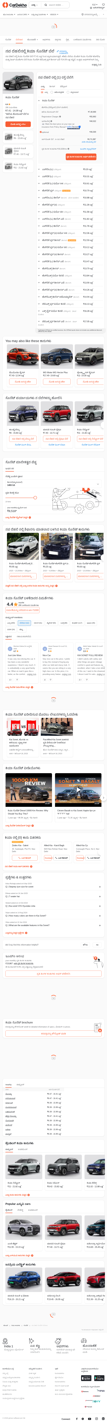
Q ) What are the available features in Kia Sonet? (27, 925)
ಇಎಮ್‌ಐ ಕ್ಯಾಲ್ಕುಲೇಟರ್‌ (88, 149)
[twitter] (83, 1419)
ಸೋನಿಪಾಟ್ (9, 1121)
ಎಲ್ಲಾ (42, 86)
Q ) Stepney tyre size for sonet (19, 886)
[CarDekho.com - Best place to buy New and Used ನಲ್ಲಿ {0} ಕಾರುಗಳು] (15, 5)
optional (45, 132)
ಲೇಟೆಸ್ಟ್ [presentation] (20, 1210)
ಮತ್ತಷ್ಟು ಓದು (97, 64)
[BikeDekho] (85, 1391)
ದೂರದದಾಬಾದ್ (11, 1107)
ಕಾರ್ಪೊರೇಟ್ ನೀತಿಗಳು (10, 1390)
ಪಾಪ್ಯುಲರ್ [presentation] (20, 1084)
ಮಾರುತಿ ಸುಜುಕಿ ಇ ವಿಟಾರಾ (18, 1295)
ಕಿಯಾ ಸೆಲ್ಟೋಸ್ (83, 429)
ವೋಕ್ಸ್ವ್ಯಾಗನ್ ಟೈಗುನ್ (86, 372)
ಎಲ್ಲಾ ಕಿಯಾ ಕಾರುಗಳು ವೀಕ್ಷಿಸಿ (16, 1195)
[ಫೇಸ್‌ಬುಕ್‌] (76, 1419)
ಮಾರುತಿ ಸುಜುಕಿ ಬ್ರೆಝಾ (52, 429)
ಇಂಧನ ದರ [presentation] (9, 468)
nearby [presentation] (8, 1084)
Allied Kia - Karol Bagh (54, 845)
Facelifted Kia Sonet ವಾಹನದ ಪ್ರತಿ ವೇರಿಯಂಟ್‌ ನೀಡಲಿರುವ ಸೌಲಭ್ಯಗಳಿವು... (56, 742)
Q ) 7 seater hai (12, 896)
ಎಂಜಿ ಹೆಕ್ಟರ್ (12, 1243)
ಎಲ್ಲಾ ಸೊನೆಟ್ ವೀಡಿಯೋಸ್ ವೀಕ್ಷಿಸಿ (18, 825)
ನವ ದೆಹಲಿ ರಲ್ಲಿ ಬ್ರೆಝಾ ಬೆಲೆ (57, 439)
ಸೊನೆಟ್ (8, 39)
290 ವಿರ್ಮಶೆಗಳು (11, 107)
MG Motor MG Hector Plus (55, 372)
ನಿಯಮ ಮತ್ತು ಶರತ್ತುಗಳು (10, 1382)
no (97, 945)
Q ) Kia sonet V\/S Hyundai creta (20, 906)
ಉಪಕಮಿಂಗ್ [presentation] (22, 1149)
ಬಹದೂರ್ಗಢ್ (10, 1112)
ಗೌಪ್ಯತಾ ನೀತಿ (6, 1386)
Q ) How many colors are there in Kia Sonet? (25, 915)
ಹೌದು (85, 945)
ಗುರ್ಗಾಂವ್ (9, 1103)
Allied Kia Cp (82, 845)
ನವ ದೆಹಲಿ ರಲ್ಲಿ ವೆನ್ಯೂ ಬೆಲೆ (23, 439)
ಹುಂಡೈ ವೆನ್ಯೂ (14, 429)
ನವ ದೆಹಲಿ (9, 117)
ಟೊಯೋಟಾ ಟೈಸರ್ (17, 372)
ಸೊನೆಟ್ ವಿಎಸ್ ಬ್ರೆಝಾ (56, 445)
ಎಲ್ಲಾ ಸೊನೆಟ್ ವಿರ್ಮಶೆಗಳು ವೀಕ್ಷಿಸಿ (17, 687)
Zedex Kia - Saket (20, 845)
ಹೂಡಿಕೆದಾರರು (7, 1394)
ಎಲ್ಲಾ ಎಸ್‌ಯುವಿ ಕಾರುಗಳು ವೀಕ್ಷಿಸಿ (17, 1255)
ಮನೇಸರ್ (8, 1125)
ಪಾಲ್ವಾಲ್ (8, 1134)
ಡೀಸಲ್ (52, 86)
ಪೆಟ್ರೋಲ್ (63, 86)
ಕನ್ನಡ (94, 4)
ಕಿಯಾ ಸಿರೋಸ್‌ (53, 1183)
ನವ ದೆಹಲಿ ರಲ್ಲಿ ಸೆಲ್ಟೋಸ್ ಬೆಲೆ (91, 439)
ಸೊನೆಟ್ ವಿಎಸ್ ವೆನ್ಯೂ (23, 445)
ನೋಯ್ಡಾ (8, 1094)
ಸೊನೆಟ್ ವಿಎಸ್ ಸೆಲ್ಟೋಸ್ (91, 445)
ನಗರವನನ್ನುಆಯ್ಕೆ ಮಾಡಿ (93, 14)
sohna (7, 1129)
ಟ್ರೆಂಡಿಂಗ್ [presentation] (8, 1210)
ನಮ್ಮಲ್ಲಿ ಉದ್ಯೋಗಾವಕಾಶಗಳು (11, 1378)
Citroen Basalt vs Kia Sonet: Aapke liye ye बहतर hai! (76, 812)
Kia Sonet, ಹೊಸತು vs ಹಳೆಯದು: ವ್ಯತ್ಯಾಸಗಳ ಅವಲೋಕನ (18, 742)
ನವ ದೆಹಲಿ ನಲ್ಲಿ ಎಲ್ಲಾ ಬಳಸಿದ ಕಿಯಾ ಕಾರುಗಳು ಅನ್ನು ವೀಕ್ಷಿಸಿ (32, 586)
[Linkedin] (103, 1419)
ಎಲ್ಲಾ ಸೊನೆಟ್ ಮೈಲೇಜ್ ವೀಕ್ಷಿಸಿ (16, 517)
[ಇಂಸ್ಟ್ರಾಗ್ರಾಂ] (96, 1419)
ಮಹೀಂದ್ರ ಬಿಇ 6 (53, 1295)
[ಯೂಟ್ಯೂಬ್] (89, 1419)
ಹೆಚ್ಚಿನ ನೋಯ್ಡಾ (10, 1116)
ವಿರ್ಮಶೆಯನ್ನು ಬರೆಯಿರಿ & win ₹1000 (22, 610)
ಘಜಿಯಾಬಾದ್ (10, 1098)
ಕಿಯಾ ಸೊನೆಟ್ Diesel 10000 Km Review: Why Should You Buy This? (28, 812)
